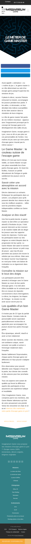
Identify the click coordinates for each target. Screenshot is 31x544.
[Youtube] (11, 462)
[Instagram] (17, 462)
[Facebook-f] (9, 462)
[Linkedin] (14, 462)
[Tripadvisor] (22, 462)
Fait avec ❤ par (15, 535)
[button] (28, 10)
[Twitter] (19, 462)
